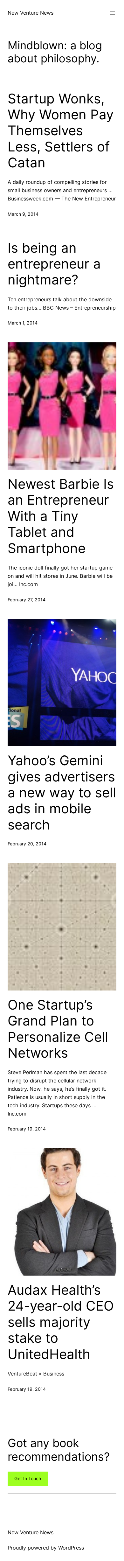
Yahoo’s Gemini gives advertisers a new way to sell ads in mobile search (62, 792)
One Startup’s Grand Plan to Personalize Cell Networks (58, 1029)
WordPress (71, 1547)
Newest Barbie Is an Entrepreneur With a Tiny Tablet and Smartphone (61, 516)
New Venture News (30, 13)
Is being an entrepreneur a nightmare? (54, 264)
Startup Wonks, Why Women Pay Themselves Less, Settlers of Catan (61, 131)
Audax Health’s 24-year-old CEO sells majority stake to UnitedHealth (61, 1322)
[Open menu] (112, 13)
